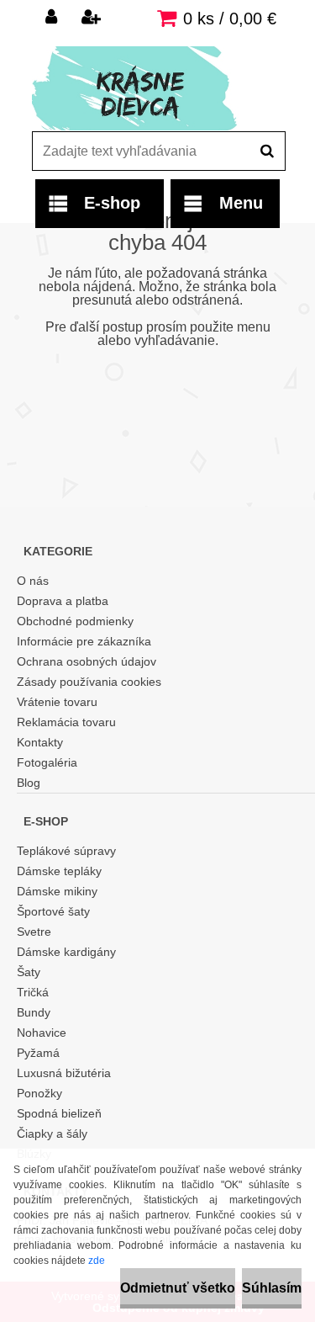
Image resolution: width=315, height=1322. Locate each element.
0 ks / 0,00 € (229, 18)
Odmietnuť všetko (177, 1288)
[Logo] (147, 88)
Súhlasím (272, 1288)
